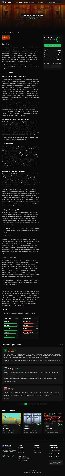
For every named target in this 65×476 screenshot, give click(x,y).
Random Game (21, 452)
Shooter (19, 460)
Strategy (27, 458)
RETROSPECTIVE (39, 2)
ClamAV (60, 63)
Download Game (54, 45)
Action (19, 458)
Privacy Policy (36, 450)
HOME (16, 2)
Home (3, 32)
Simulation (25, 460)
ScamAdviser (54, 448)
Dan (9, 388)
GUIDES (32, 2)
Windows (59, 59)
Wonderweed (11, 368)
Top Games (20, 447)
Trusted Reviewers (37, 449)
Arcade (8, 32)
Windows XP (58, 56)
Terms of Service (37, 452)
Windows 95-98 (57, 58)
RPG (23, 458)
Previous (20, 404)
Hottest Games (21, 450)
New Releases (21, 449)
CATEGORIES (27, 2)
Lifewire (56, 463)
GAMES (20, 2)
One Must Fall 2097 (16, 32)
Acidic (9, 350)
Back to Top (33, 470)
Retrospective (36, 447)
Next (45, 404)
